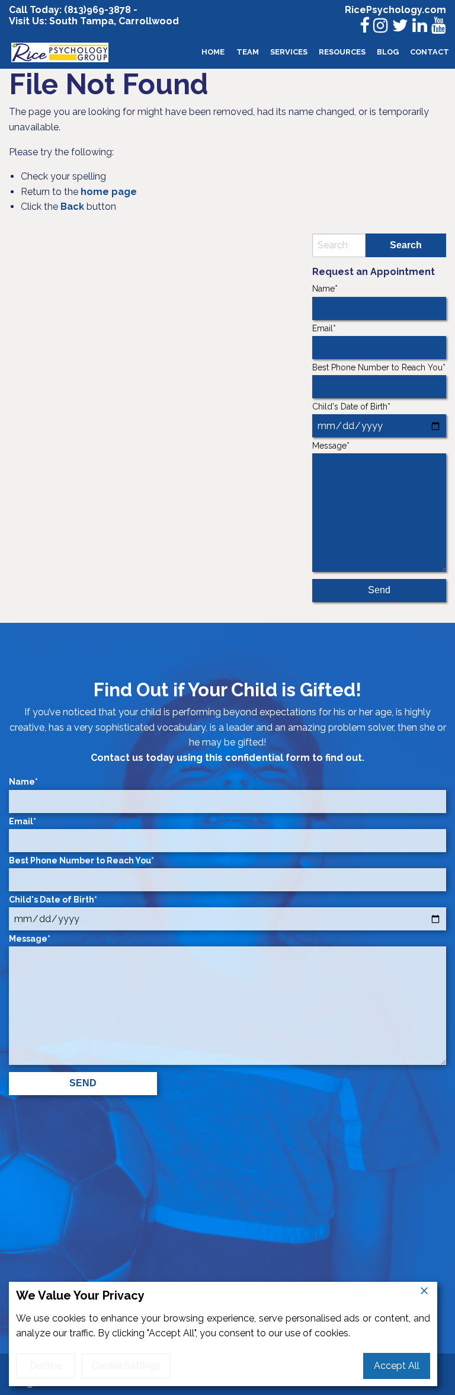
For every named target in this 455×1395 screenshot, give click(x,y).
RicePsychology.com (395, 9)
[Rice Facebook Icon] (364, 25)
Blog (388, 51)
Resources (342, 51)
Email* (324, 328)
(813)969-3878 (97, 9)
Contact (429, 51)
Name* (325, 288)
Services (288, 51)
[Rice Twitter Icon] (400, 25)
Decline (46, 1365)
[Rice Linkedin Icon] (419, 25)
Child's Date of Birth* (351, 406)
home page (109, 191)
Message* (331, 445)
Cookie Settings (126, 1365)
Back (72, 206)
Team (247, 51)
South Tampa (80, 21)
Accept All (396, 1365)
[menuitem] (213, 52)
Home (213, 51)
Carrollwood (148, 21)
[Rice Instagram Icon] (380, 25)
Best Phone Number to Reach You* (379, 367)
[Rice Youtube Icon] (438, 25)
